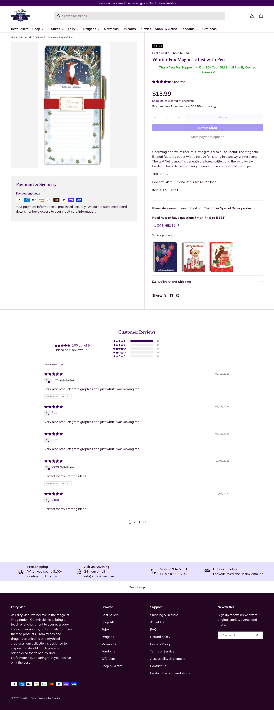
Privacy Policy (160, 644)
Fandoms (188, 29)
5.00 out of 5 (80, 345)
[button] (261, 15)
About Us (157, 622)
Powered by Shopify (49, 698)
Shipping (158, 100)
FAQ (153, 629)
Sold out (224, 117)
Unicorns (129, 29)
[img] (53, 374)
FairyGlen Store (28, 698)
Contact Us (158, 666)
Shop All (107, 622)
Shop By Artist (166, 29)
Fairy (71, 29)
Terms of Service (162, 651)
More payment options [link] (207, 137)
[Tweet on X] (165, 295)
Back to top (137, 587)
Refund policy (160, 637)
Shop (36, 29)
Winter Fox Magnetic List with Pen (54, 37)
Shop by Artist (111, 666)
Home (14, 37)
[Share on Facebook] (171, 295)
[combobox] (139, 16)
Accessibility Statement (167, 659)
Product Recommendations (170, 673)
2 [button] (135, 522)
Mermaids (111, 29)
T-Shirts (54, 29)
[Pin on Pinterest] (178, 295)
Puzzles (145, 29)
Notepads (26, 37)
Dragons (89, 29)
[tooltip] (165, 257)
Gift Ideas (209, 29)
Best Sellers (20, 29)
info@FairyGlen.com (99, 576)
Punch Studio (160, 52)
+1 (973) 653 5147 (165, 225)
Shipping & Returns (164, 615)
